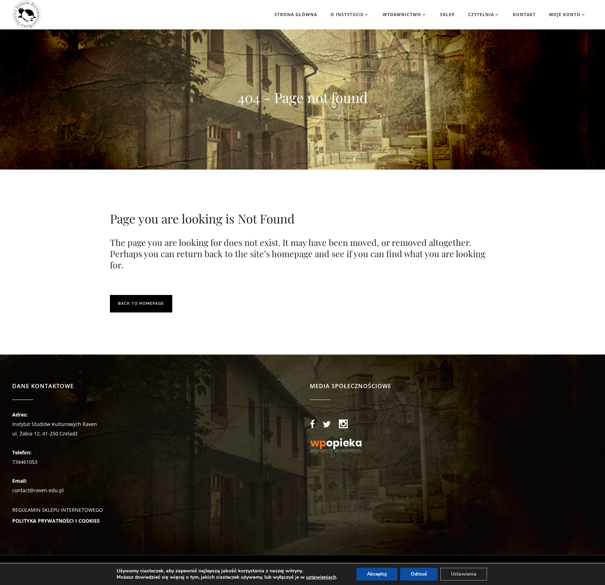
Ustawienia (464, 574)
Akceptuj (377, 574)
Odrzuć (419, 574)
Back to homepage (141, 303)
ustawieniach (321, 577)
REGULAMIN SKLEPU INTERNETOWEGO (57, 510)
